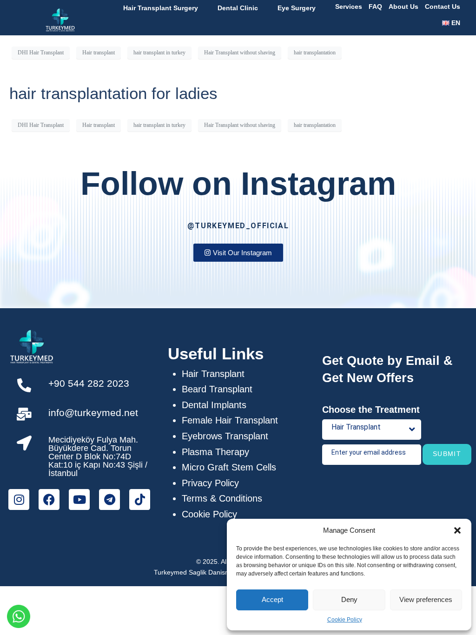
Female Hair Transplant (230, 420)
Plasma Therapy (215, 452)
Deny (349, 599)
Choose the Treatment (371, 409)
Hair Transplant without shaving (239, 52)
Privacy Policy (210, 483)
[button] (457, 530)
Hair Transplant (213, 374)
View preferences (425, 599)
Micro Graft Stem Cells (229, 467)
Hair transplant (98, 52)
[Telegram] (109, 499)
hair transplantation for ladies (113, 93)
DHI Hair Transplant (41, 52)
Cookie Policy (344, 619)
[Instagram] (18, 499)
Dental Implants (214, 405)
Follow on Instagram (238, 183)
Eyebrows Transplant (225, 436)
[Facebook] (49, 499)
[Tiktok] (139, 499)
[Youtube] (79, 499)
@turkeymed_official (238, 225)
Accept (272, 599)
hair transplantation (315, 52)
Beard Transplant (217, 389)
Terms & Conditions (222, 498)
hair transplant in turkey (159, 52)
